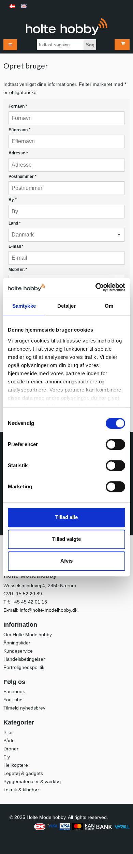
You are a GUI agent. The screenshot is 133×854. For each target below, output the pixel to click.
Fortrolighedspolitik (23, 667)
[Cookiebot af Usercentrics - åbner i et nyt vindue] (95, 287)
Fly (6, 757)
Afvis (66, 561)
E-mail (16, 246)
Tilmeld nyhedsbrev (24, 708)
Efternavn (19, 129)
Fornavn (18, 106)
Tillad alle (66, 517)
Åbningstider (16, 642)
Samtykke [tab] (24, 306)
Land (15, 223)
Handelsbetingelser (24, 659)
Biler (8, 732)
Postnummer (22, 176)
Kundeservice (18, 651)
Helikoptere (15, 765)
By (13, 199)
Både (9, 740)
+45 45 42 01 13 (29, 602)
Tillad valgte (66, 539)
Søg (90, 44)
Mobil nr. (18, 269)
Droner (10, 748)
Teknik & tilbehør (21, 789)
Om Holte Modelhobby (27, 634)
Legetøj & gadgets (23, 773)
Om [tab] (109, 306)
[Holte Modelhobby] (66, 26)
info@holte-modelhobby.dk (48, 610)
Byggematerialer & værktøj (32, 781)
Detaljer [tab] (66, 306)
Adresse (18, 153)
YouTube (13, 699)
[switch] (115, 444)
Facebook (14, 691)
